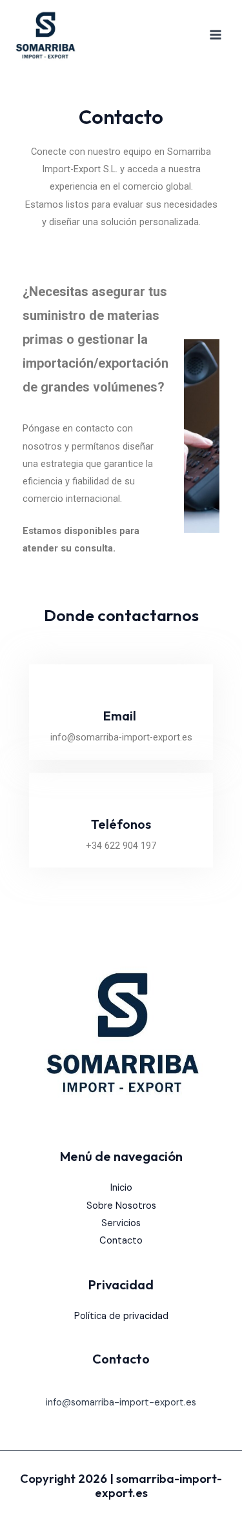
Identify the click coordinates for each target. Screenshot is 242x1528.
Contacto (121, 1241)
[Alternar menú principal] (215, 34)
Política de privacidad (121, 1316)
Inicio (121, 1188)
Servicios (121, 1223)
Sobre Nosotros (121, 1206)
